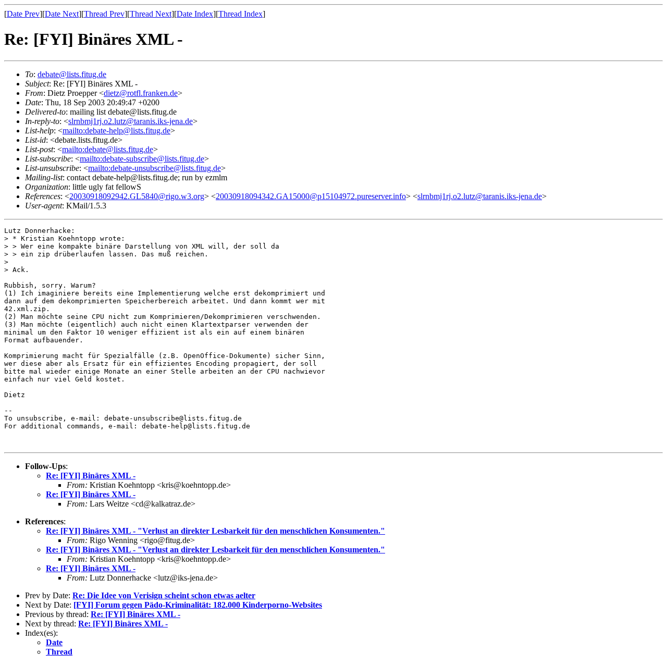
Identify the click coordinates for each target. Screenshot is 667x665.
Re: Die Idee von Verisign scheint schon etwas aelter (163, 595)
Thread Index (240, 13)
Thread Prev (104, 13)
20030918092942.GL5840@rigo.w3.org (136, 196)
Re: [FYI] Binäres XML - (90, 475)
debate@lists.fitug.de (72, 74)
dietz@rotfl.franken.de (141, 93)
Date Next (62, 13)
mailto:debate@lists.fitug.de (107, 149)
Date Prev (23, 13)
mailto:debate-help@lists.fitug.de (116, 130)
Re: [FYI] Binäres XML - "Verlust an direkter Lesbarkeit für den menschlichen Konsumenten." (215, 530)
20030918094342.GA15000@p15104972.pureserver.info (311, 196)
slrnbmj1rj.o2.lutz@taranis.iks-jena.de (130, 121)
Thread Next (150, 13)
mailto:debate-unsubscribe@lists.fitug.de (154, 168)
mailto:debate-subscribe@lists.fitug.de (142, 158)
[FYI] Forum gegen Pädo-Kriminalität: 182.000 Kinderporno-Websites (197, 604)
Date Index (195, 13)
